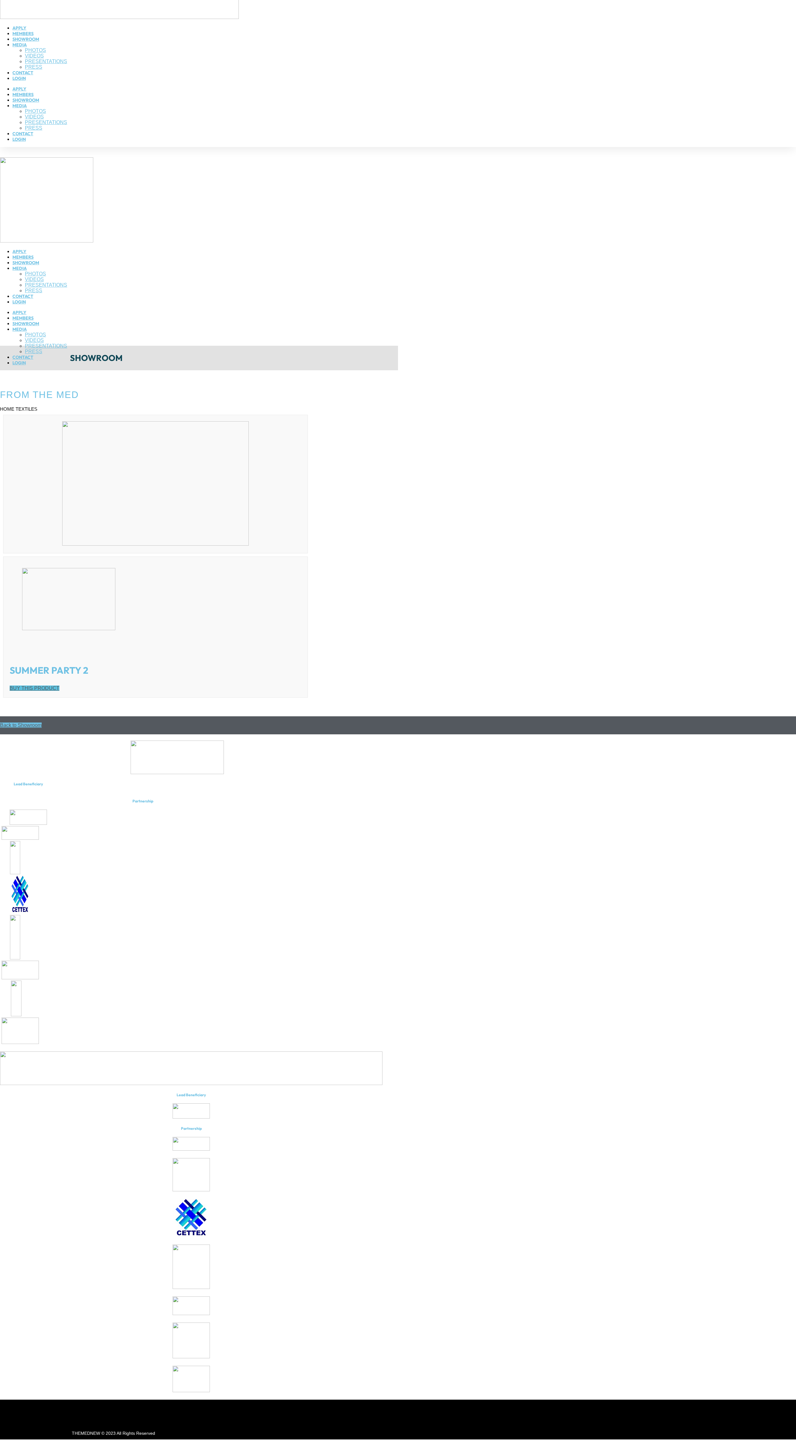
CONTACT (22, 73)
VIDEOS (34, 55)
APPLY (19, 28)
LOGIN (19, 78)
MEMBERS (23, 33)
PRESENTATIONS (46, 61)
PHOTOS (35, 50)
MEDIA (19, 45)
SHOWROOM (25, 39)
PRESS (33, 67)
